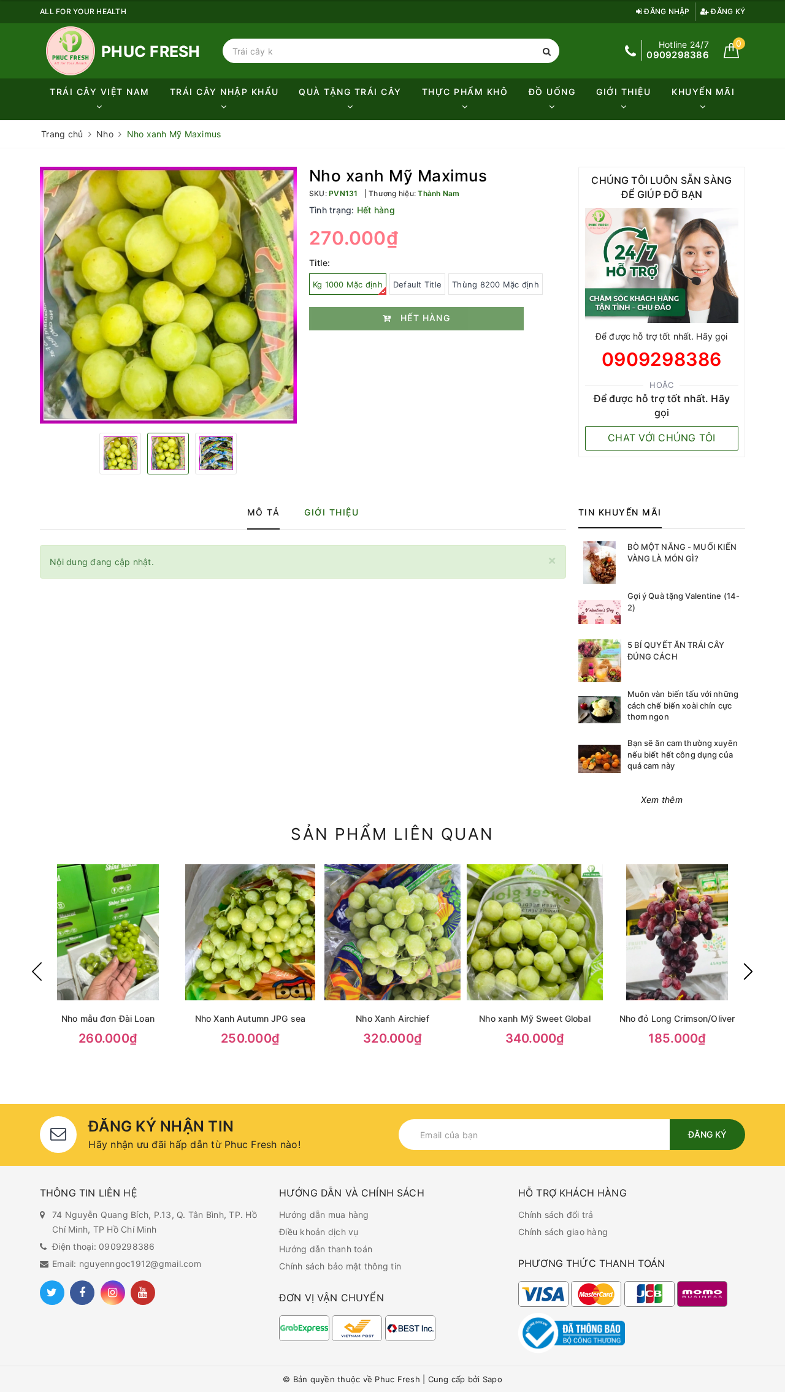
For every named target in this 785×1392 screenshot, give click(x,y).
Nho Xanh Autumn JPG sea (250, 1018)
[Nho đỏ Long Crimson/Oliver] (677, 932)
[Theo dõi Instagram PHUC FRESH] (113, 1292)
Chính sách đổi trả (556, 1214)
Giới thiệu (623, 91)
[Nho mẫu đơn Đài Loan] (108, 932)
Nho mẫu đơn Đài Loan (108, 1018)
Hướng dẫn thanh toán (325, 1249)
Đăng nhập (666, 11)
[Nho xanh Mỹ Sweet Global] (535, 932)
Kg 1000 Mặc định (348, 284)
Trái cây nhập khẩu (224, 91)
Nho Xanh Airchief (392, 1018)
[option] (168, 295)
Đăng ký (727, 11)
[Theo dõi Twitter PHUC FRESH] (52, 1292)
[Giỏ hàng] (731, 55)
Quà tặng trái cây (350, 91)
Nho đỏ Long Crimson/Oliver (677, 1018)
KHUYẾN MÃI (703, 91)
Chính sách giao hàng (563, 1232)
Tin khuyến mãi (620, 512)
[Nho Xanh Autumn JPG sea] (250, 932)
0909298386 (662, 359)
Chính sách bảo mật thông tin (340, 1266)
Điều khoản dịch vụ (319, 1232)
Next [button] (748, 971)
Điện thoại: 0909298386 (103, 1246)
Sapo (492, 1379)
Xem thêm (662, 799)
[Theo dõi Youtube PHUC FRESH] (143, 1292)
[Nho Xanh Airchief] (392, 932)
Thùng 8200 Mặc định (495, 284)
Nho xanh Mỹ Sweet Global (534, 1018)
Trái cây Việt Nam (100, 91)
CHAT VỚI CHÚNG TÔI (662, 438)
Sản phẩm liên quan (392, 833)
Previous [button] (37, 971)
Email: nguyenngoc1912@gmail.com (126, 1263)
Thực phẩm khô (465, 91)
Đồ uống (552, 91)
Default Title (417, 284)
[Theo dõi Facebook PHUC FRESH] (82, 1292)
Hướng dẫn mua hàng (324, 1214)
